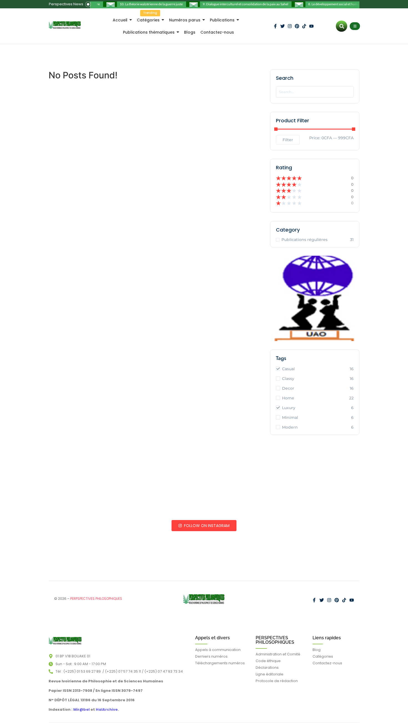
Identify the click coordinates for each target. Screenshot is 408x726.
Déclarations (267, 667)
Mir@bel (81, 709)
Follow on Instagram (206, 525)
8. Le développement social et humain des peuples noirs (342, 4)
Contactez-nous (327, 663)
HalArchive (107, 709)
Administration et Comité (278, 654)
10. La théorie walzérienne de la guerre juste (145, 4)
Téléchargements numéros (220, 663)
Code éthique (268, 660)
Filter (288, 139)
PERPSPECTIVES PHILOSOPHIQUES (96, 598)
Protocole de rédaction (277, 680)
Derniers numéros (211, 656)
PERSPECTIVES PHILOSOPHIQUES (275, 640)
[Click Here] (355, 26)
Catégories (323, 656)
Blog (317, 649)
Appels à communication (218, 649)
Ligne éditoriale (269, 674)
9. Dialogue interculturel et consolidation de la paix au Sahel (239, 4)
